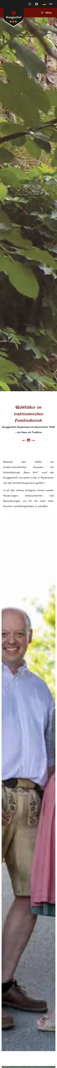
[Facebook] (36, 4)
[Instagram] (29, 4)
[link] (44, 3)
